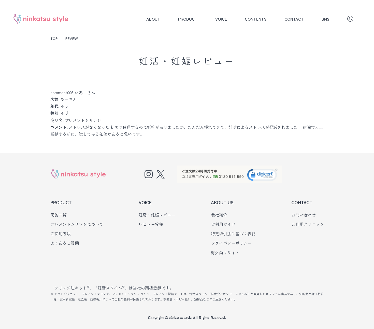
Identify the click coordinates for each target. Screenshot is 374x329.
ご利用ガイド (223, 224)
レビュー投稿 (151, 224)
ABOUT (153, 19)
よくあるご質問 (64, 243)
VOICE (221, 19)
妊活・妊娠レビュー (157, 215)
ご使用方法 (60, 233)
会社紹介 (219, 215)
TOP (54, 38)
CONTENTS (256, 19)
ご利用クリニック (307, 224)
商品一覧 (58, 215)
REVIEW (71, 38)
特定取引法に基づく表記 (233, 233)
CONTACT (294, 19)
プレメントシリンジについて (76, 224)
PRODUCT (187, 19)
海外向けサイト (225, 253)
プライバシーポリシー (231, 243)
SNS (325, 19)
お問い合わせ (303, 215)
